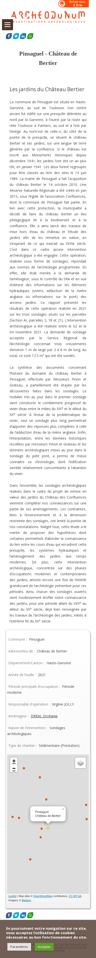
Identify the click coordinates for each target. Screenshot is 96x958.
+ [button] (14, 761)
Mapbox (26, 900)
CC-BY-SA (75, 896)
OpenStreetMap (42, 896)
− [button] (14, 768)
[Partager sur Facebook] (9, 36)
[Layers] (80, 762)
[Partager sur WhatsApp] (30, 36)
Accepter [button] (44, 946)
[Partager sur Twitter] (16, 36)
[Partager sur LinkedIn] (23, 36)
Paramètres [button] (19, 946)
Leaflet (12, 896)
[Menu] (7, 24)
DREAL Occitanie (44, 716)
